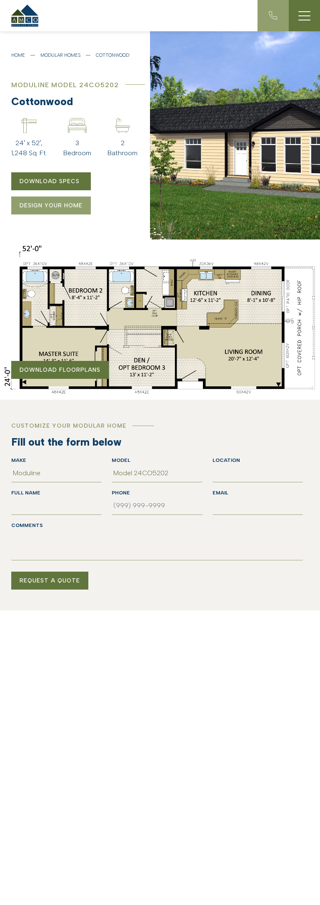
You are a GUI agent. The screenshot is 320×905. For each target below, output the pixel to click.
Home (18, 55)
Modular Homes (60, 55)
